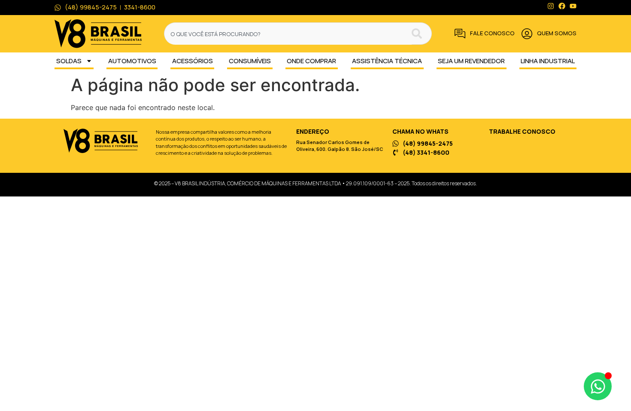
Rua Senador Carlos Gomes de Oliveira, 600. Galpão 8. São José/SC (339, 146)
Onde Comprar (311, 60)
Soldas (69, 60)
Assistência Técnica (387, 60)
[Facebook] (561, 6)
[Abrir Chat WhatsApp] (598, 386)
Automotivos (132, 60)
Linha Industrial (548, 60)
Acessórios (192, 60)
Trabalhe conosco (522, 131)
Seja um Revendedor (471, 60)
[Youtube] (573, 6)
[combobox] (288, 33)
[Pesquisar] (422, 33)
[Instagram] (550, 6)
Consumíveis (250, 60)
